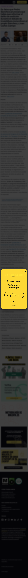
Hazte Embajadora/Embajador (14, 295)
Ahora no (14, 305)
